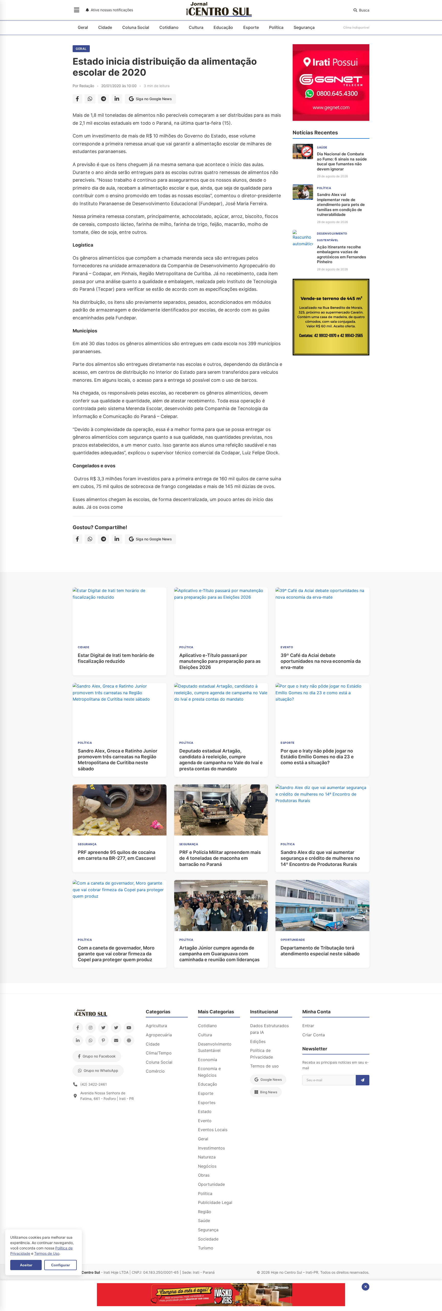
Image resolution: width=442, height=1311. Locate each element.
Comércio (155, 1071)
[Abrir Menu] (77, 10)
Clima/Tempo (159, 1052)
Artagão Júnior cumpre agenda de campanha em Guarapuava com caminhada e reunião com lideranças (219, 953)
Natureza (207, 1156)
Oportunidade (211, 1184)
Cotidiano (169, 27)
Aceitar (26, 1265)
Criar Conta (313, 1034)
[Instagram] (90, 1028)
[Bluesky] (116, 1028)
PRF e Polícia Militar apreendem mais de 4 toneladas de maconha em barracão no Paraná (220, 858)
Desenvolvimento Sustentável (214, 1047)
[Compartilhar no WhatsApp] (90, 98)
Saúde (204, 1220)
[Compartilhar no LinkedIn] (117, 98)
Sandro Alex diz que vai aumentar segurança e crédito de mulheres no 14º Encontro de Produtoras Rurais (320, 858)
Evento (205, 1120)
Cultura (196, 27)
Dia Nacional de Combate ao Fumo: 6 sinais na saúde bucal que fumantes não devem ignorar (342, 161)
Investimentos (211, 1148)
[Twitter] (103, 1028)
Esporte (251, 27)
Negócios (207, 1166)
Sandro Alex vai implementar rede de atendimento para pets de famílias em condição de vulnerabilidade (341, 204)
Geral (83, 27)
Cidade (105, 27)
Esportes (206, 1102)
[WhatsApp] (90, 1040)
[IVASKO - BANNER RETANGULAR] (221, 1304)
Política (276, 27)
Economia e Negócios (209, 1072)
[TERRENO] (331, 353)
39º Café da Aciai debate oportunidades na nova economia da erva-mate (321, 661)
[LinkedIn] (78, 1040)
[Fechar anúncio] (365, 1287)
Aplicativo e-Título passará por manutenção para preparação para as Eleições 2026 (220, 661)
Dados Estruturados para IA (269, 1029)
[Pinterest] (103, 1040)
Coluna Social (135, 27)
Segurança (304, 27)
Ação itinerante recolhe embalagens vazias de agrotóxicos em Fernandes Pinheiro (341, 254)
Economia (207, 1059)
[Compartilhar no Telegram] (103, 98)
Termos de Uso (46, 1253)
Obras (203, 1175)
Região (204, 1211)
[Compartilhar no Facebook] (77, 98)
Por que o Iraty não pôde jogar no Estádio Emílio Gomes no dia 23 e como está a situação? (317, 756)
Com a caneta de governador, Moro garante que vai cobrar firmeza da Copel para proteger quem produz (116, 953)
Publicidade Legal (215, 1202)
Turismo (205, 1247)
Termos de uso (264, 1066)
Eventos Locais (212, 1129)
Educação (223, 27)
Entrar (308, 1025)
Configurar (60, 1265)
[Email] (116, 1040)
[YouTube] (129, 1028)
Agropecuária (159, 1034)
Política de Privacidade (261, 1054)
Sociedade (208, 1239)
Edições (258, 1041)
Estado (205, 1111)
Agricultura (156, 1025)
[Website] (129, 1040)
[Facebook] (78, 1028)
